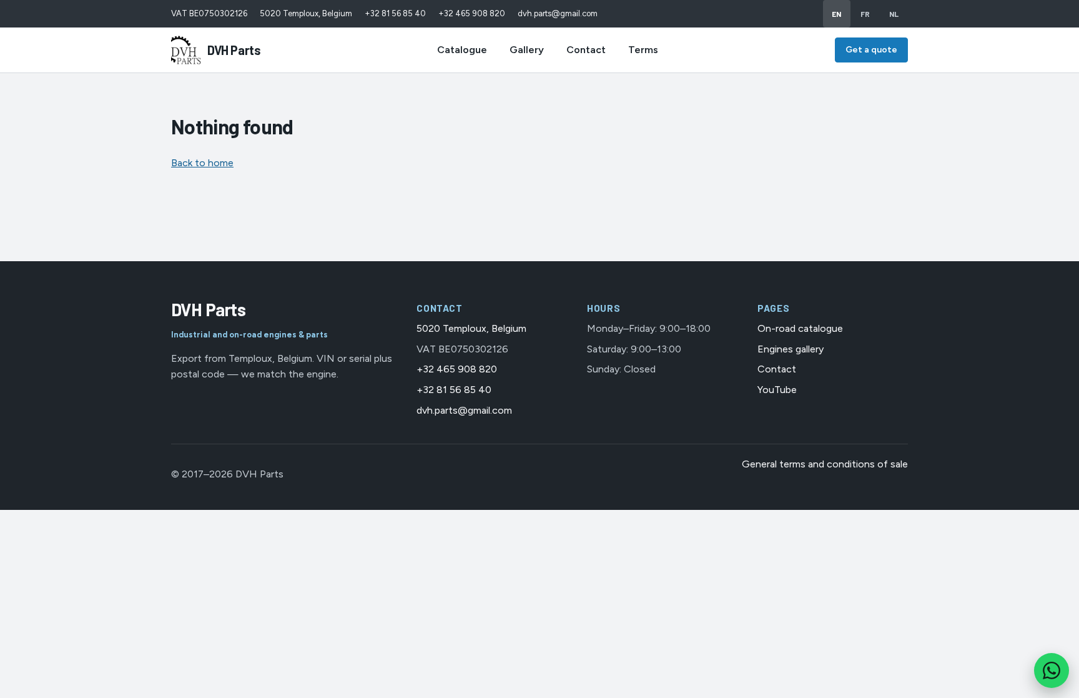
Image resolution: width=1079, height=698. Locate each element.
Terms (643, 50)
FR (865, 13)
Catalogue (462, 50)
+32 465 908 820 (471, 13)
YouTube (777, 390)
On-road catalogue (800, 328)
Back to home (202, 163)
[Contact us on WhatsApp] (1051, 670)
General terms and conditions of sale (825, 464)
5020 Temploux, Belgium (306, 13)
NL (894, 13)
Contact (586, 50)
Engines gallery (790, 349)
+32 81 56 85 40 (395, 13)
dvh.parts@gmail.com (558, 13)
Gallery (527, 50)
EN (837, 13)
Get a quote (871, 49)
